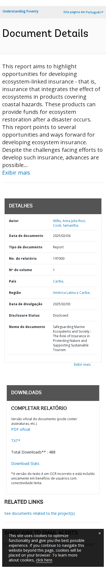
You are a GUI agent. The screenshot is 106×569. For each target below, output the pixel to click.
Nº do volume (20, 270)
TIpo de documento (25, 247)
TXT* (15, 440)
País (12, 281)
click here (44, 559)
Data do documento (26, 235)
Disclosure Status (24, 315)
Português (93, 12)
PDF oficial (20, 429)
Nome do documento (27, 326)
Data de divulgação (25, 304)
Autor (14, 220)
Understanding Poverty (20, 11)
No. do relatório (23, 258)
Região (15, 292)
